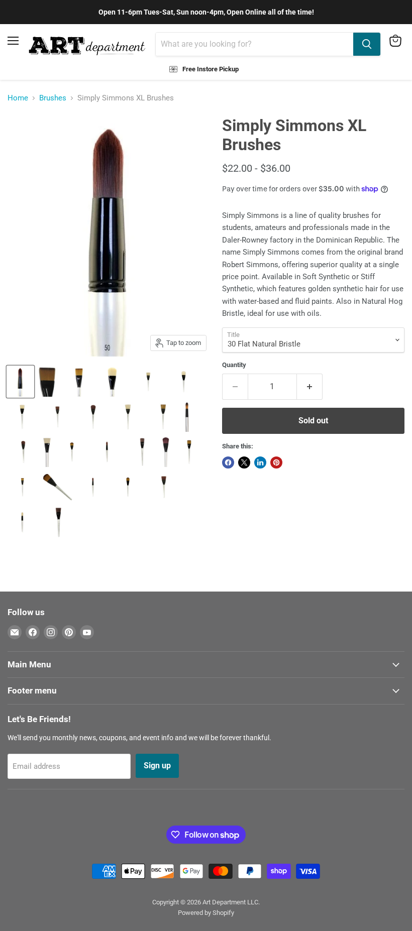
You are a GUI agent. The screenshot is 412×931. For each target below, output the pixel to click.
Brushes (52, 98)
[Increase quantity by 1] (310, 387)
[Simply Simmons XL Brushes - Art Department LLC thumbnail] (20, 382)
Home (18, 98)
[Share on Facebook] (228, 462)
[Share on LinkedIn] (260, 462)
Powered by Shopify (206, 912)
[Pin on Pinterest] (276, 462)
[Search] (366, 44)
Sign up (157, 765)
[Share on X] (244, 462)
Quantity (234, 365)
